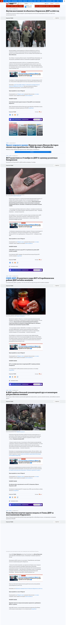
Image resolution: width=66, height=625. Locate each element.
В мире (35, 1)
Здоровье (43, 1)
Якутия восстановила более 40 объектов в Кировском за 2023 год (29, 588)
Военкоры (20, 6)
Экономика (30, 1)
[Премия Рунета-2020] (19, 4)
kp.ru (41, 111)
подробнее (31, 108)
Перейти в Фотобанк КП (17, 195)
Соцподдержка (49, 1)
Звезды (38, 1)
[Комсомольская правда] (11, 3)
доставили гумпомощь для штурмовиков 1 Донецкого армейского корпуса (24, 470)
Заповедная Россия (42, 6)
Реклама (51, 3)
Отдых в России (35, 6)
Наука (54, 1)
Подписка (57, 3)
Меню (1, 1)
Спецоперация (14, 1)
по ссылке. (37, 94)
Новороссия (52, 6)
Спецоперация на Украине (14, 266)
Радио (47, 3)
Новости (12, 6)
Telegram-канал (20, 94)
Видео (9, 1)
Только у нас (16, 6)
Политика (20, 1)
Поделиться (57, 165)
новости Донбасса (29, 95)
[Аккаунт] (64, 1)
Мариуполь (47, 6)
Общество (25, 1)
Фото (6, 1)
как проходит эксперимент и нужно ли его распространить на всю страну (29, 74)
